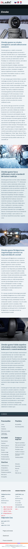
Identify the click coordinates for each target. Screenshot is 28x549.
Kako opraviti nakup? (20, 445)
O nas (16, 470)
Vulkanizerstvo (5, 465)
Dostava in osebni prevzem (19, 454)
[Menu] (26, 7)
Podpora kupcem (18, 438)
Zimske (3, 426)
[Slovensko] (15, 2)
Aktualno (17, 464)
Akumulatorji (4, 441)
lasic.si (3, 515)
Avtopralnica (4, 467)
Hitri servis (4, 474)
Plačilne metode (19, 447)
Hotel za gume (4, 470)
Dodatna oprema (5, 459)
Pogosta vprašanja (20, 442)
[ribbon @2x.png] (14, 543)
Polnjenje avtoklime (6, 472)
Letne (2, 424)
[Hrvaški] (21, 2)
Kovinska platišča (19, 426)
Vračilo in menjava (19, 451)
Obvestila (17, 466)
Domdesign (7, 546)
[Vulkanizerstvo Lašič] (6, 2)
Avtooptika (4, 476)
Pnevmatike (5, 421)
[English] (18, 2)
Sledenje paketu (19, 457)
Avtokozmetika (5, 456)
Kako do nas (18, 473)
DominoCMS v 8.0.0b (19, 547)
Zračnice (3, 443)
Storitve (4, 462)
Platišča (18, 421)
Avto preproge (4, 454)
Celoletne (3, 428)
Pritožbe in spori (19, 449)
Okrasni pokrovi (5, 445)
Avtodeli (4, 438)
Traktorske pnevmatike (4, 434)
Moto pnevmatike (5, 431)
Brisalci (3, 450)
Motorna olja (4, 447)
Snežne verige (4, 452)
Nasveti (17, 468)
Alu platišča (18, 424)
